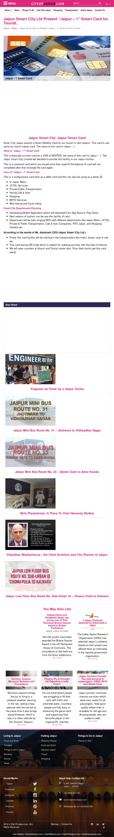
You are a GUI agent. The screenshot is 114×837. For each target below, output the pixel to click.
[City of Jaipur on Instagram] (35, 795)
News (17, 10)
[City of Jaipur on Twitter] (35, 784)
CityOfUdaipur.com (71, 834)
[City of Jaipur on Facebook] (35, 790)
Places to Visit (84, 740)
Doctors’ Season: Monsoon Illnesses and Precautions (21, 681)
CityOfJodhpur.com (34, 834)
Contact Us (100, 10)
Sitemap (54, 824)
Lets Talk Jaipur (44, 10)
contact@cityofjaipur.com (75, 799)
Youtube (10, 811)
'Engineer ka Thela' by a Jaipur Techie (57, 389)
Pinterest (9, 806)
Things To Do (28, 10)
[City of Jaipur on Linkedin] (35, 801)
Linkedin (10, 800)
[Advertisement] (57, 108)
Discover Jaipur (48, 749)
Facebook (9, 789)
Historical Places (49, 740)
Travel (44, 754)
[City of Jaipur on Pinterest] (35, 807)
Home (8, 10)
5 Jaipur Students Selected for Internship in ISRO (93, 623)
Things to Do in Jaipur (14, 749)
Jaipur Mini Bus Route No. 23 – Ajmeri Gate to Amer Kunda (57, 471)
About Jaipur (86, 10)
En (107, 4)
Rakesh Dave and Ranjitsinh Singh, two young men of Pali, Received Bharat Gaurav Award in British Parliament (57, 621)
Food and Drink (11, 740)
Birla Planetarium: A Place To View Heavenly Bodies (57, 513)
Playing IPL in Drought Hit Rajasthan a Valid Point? (57, 681)
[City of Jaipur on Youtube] (35, 812)
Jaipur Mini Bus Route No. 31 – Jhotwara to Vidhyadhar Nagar (57, 430)
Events (7, 758)
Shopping (57, 10)
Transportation (71, 10)
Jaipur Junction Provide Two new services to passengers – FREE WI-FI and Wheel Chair (92, 680)
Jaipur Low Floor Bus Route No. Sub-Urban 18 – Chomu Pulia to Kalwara (57, 596)
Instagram (9, 794)
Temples (8, 745)
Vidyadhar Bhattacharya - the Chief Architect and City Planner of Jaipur (57, 554)
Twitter (10, 783)
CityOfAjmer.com (53, 834)
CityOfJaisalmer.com (91, 834)
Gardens (8, 754)
